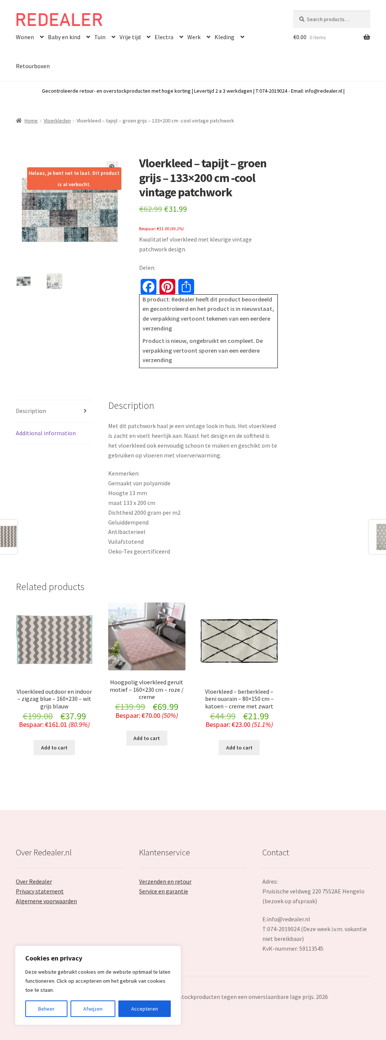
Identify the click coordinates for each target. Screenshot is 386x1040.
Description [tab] (31, 410)
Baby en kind (64, 37)
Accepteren (144, 1008)
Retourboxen (33, 66)
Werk (194, 37)
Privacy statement (40, 891)
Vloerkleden (57, 120)
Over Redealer (34, 881)
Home (31, 120)
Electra (164, 37)
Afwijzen (93, 1008)
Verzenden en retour (165, 881)
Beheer (46, 1008)
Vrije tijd (130, 37)
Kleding (224, 37)
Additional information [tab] (46, 433)
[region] (98, 985)
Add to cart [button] (54, 747)
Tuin (100, 37)
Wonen (25, 37)
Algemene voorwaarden (46, 901)
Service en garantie (163, 891)
